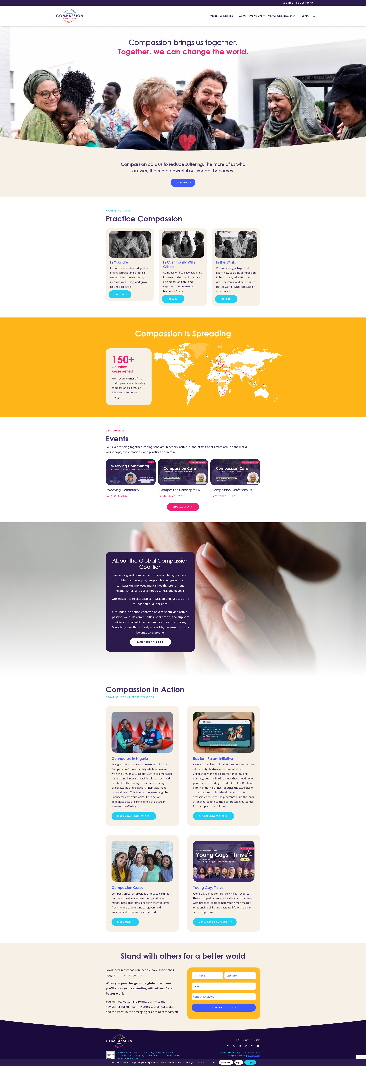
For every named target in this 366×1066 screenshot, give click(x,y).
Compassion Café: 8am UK (232, 490)
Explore (119, 294)
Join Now (182, 182)
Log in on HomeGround (298, 3)
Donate (306, 15)
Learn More (124, 922)
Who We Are (255, 15)
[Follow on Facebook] (228, 1046)
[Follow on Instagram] (252, 1046)
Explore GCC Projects (213, 816)
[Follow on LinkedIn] (240, 1046)
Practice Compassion (221, 15)
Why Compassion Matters (282, 15)
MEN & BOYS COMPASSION (214, 922)
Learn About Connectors (133, 816)
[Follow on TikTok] (246, 1046)
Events (242, 15)
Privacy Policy (254, 1055)
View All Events (182, 507)
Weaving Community (123, 490)
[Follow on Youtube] (258, 1046)
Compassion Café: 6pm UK (179, 490)
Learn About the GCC (150, 642)
